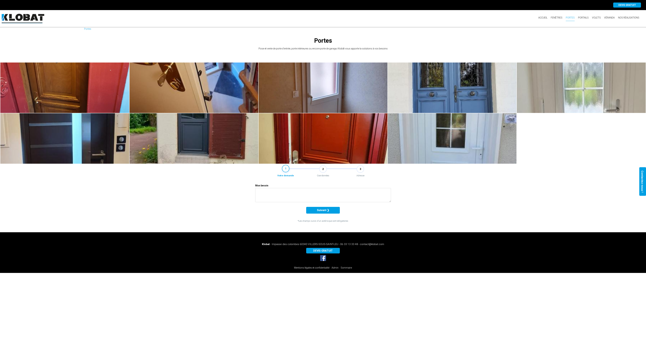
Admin (335, 267)
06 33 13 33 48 (349, 244)
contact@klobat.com (372, 244)
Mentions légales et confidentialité (311, 267)
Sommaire (346, 267)
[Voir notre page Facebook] (323, 258)
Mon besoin (261, 185)
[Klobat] (23, 18)
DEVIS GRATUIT (627, 5)
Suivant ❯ (323, 210)
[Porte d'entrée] (64, 88)
